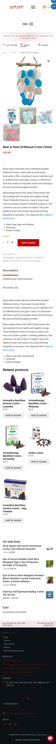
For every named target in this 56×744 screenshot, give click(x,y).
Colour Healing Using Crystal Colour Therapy (21, 668)
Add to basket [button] (13, 415)
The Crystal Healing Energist (25, 261)
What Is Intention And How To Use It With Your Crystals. (25, 664)
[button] (48, 61)
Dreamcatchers (24, 258)
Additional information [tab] (17, 278)
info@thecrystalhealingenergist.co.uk (21, 713)
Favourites (38, 258)
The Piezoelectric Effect (12, 661)
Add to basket (28, 243)
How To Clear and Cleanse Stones (17, 672)
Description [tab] (10, 270)
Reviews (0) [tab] (10, 287)
